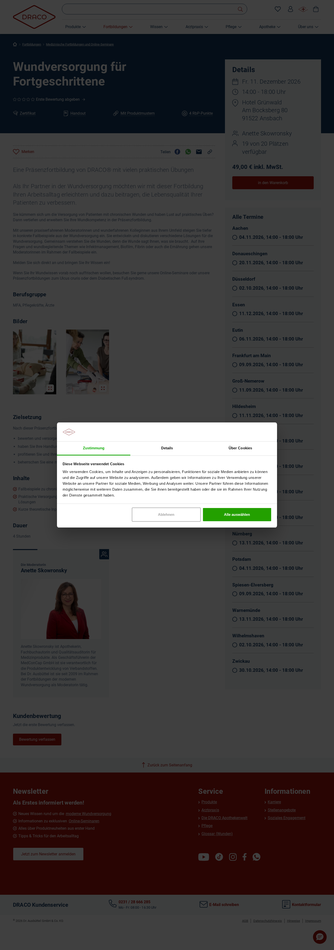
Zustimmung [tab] (93, 448)
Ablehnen (166, 514)
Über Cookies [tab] (240, 448)
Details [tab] (167, 448)
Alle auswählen (237, 514)
